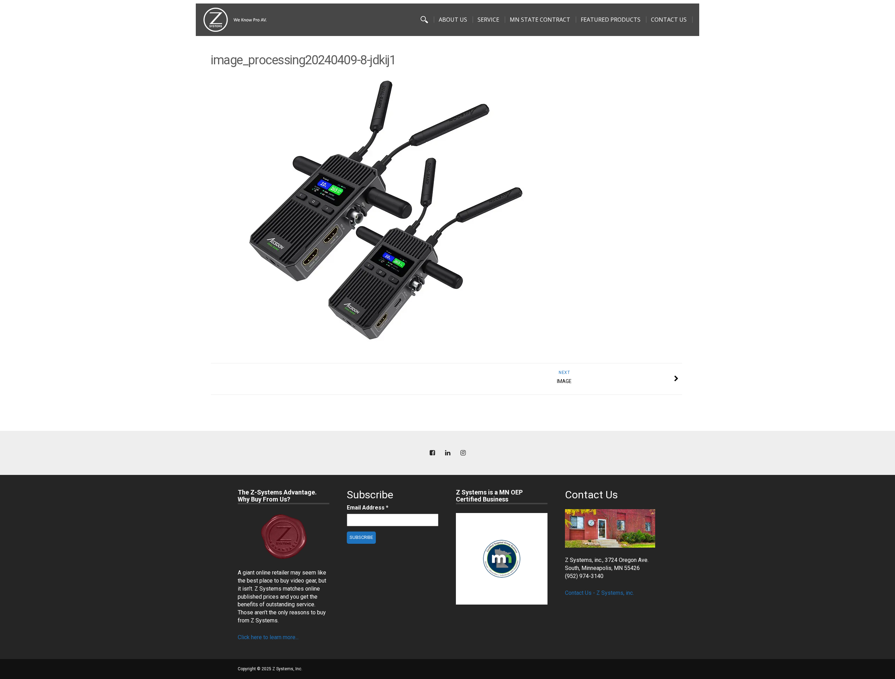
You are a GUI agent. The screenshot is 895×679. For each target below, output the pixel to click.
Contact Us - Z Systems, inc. (599, 593)
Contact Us (669, 19)
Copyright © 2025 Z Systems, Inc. (270, 668)
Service (488, 19)
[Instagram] (463, 453)
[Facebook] (432, 453)
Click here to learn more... (268, 637)
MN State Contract (540, 19)
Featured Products (610, 19)
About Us (453, 19)
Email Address (367, 507)
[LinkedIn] (447, 453)
